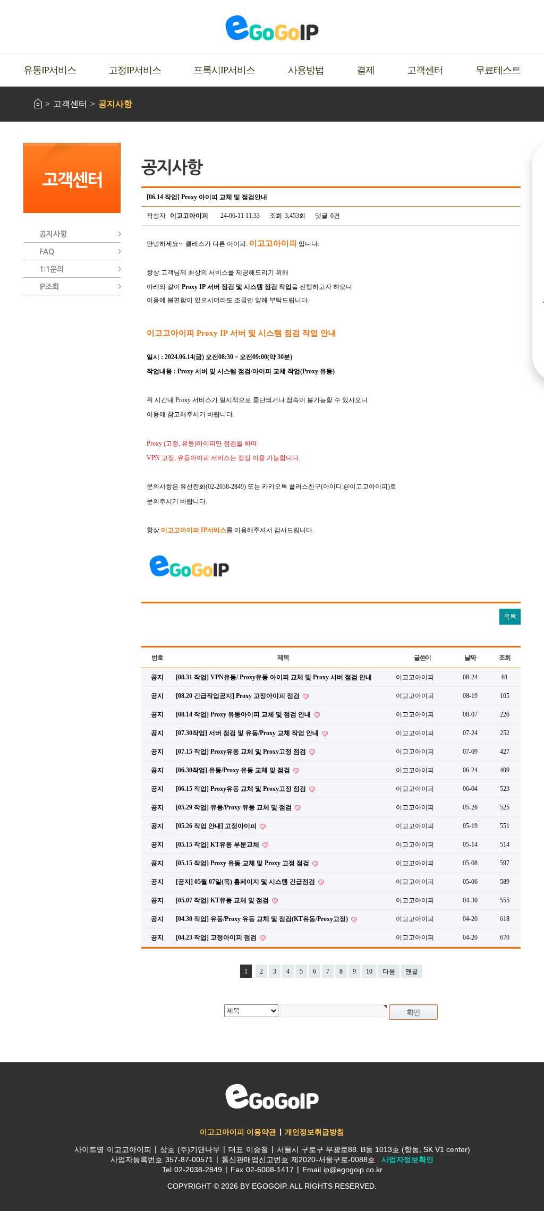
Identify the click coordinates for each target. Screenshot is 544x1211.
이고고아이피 (272, 1096)
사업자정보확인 (407, 1159)
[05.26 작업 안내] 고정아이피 (217, 826)
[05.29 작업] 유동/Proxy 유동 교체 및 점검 (234, 807)
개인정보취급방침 (314, 1132)
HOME (38, 103)
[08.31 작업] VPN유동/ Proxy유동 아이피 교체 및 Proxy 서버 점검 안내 (274, 677)
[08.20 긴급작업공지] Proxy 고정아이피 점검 (238, 696)
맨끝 (411, 971)
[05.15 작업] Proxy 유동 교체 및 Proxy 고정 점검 (243, 863)
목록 (510, 616)
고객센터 (425, 70)
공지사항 (115, 103)
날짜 (470, 657)
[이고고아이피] (272, 27)
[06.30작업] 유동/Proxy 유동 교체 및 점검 (234, 770)
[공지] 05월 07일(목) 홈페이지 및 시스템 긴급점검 (246, 881)
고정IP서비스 (134, 70)
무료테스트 (498, 70)
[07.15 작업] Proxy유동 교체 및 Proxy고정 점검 (242, 751)
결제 (365, 70)
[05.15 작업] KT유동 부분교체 (218, 844)
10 (369, 971)
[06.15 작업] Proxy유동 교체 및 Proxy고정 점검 (242, 788)
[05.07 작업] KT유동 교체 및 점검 (223, 900)
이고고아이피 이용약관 (238, 1132)
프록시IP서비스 (224, 70)
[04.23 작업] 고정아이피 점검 (217, 937)
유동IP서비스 (49, 70)
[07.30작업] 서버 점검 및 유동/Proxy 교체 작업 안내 (248, 733)
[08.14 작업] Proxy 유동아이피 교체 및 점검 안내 (244, 714)
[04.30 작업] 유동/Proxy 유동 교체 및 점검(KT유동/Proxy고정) (263, 919)
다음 (388, 971)
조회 (505, 657)
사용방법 (306, 70)
